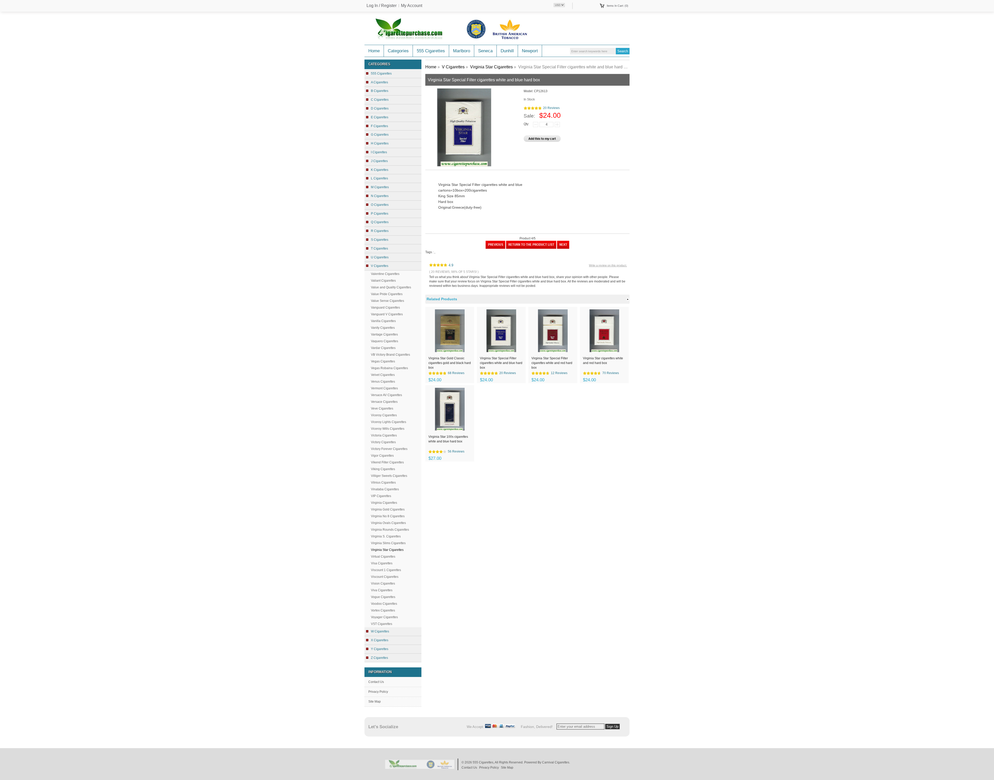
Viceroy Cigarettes (384, 415)
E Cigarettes (379, 117)
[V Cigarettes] (531, 248)
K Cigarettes (379, 170)
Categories (398, 50)
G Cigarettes (380, 134)
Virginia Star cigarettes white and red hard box (603, 360)
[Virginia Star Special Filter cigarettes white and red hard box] (563, 248)
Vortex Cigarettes (383, 610)
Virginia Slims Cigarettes (388, 543)
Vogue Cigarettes (383, 597)
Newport (530, 50)
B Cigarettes (379, 91)
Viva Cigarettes (381, 590)
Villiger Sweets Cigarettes (389, 476)
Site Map (374, 701)
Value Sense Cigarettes (387, 301)
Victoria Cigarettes (384, 435)
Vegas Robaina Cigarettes (389, 368)
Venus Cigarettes (383, 381)
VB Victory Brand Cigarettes (390, 354)
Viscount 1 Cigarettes (386, 570)
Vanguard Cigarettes (385, 307)
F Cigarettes (379, 126)
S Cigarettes (379, 240)
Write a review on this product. (608, 265)
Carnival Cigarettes (555, 762)
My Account (411, 5)
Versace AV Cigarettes (386, 395)
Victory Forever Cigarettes (389, 449)
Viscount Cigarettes (384, 577)
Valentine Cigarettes (385, 274)
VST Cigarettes (381, 624)
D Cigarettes (380, 108)
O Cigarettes (380, 205)
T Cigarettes (379, 248)
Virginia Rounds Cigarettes (390, 529)
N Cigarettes (380, 196)
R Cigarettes (380, 231)
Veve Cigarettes (382, 408)
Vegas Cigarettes (383, 361)
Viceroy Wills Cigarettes (387, 429)
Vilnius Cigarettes (383, 482)
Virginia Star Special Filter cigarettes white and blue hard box (501, 362)
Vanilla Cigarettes (383, 321)
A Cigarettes (379, 82)
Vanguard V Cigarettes (387, 314)
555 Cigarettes (431, 50)
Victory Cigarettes (383, 442)
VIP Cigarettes (381, 496)
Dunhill (507, 50)
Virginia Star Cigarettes (491, 67)
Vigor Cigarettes (382, 455)
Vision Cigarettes (383, 583)
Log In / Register (382, 5)
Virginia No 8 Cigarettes (388, 516)
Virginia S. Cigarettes (386, 536)
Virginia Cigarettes (384, 503)
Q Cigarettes (380, 222)
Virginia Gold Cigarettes (388, 509)
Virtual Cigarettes (383, 556)
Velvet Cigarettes (383, 375)
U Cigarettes (380, 257)
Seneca (485, 50)
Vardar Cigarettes (383, 348)
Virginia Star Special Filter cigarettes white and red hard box (551, 362)
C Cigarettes (380, 99)
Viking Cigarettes (383, 469)
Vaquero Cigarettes (384, 341)
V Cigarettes (453, 67)
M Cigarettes (380, 187)
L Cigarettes (379, 178)
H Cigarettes (380, 143)
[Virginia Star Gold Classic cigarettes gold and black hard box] (495, 248)
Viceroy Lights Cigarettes (388, 422)
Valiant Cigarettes (383, 280)
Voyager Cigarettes (384, 617)
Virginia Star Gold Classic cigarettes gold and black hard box (449, 362)
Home (374, 50)
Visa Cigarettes (381, 563)
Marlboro (461, 50)
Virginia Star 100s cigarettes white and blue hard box (448, 439)
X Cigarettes (379, 640)
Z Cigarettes (379, 658)
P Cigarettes (379, 213)
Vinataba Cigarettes (385, 489)
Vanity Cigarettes (383, 328)
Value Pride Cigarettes (387, 294)
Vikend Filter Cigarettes (387, 462)
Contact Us (376, 682)
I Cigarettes (379, 152)
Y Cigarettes (379, 649)
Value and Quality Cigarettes (391, 287)
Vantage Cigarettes (384, 334)
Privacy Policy (378, 692)
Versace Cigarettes (384, 402)
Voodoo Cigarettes (384, 604)
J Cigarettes (379, 161)
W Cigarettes (380, 631)
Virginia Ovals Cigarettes (388, 523)
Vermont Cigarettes (384, 388)
